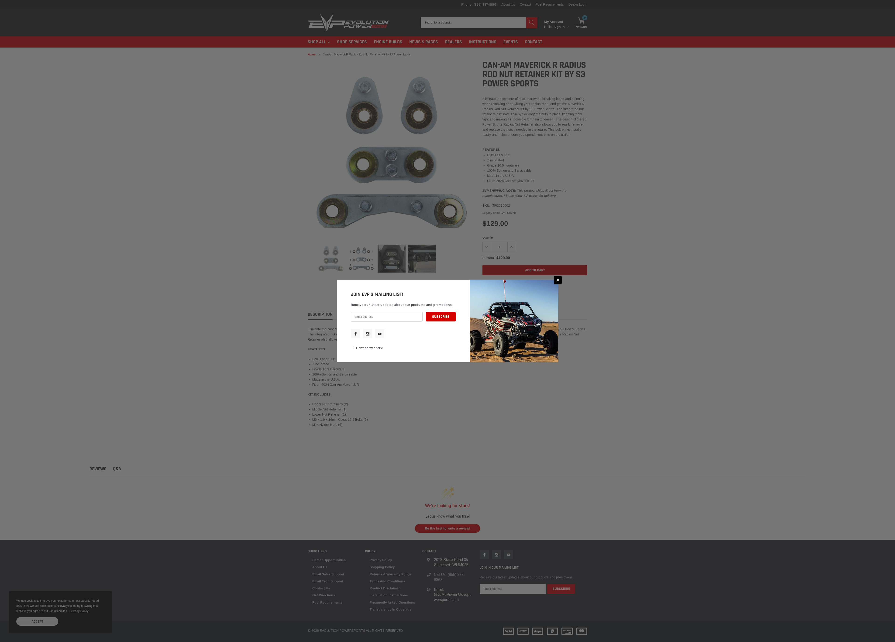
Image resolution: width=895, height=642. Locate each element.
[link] (355, 333)
